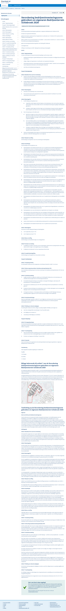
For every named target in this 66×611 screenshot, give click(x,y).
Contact (4, 604)
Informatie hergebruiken (23, 602)
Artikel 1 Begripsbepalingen (7, 23)
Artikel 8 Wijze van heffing (7, 39)
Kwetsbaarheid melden (23, 608)
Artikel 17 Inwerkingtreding (7, 62)
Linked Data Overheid (38, 604)
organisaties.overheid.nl (32, 588)
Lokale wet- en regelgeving (9, 8)
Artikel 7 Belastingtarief (6, 37)
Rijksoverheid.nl (53, 604)
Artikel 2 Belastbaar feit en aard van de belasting (9, 27)
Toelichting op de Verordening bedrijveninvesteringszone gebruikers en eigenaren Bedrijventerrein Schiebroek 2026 (9, 76)
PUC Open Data (37, 605)
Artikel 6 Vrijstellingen (6, 35)
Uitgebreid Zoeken (17, 5)
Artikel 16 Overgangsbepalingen (8, 60)
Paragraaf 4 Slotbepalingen (7, 58)
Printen (60, 12)
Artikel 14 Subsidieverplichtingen (8, 53)
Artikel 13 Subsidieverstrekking (8, 51)
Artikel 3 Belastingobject (7, 30)
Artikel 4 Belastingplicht (6, 32)
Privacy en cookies (22, 604)
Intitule (3, 21)
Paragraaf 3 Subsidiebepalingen (8, 45)
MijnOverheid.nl (53, 602)
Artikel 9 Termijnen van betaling (8, 41)
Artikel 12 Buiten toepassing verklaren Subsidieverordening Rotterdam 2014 (9, 49)
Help (4, 606)
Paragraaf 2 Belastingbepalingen (8, 25)
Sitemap (20, 606)
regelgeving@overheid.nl (33, 591)
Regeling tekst (4, 15)
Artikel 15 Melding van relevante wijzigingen (8, 56)
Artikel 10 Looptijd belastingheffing (9, 43)
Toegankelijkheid (22, 605)
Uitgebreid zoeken (18, 8)
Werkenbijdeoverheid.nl (54, 606)
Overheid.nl (4, 6)
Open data (36, 602)
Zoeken (10, 5)
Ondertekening (5, 66)
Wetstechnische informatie (6, 13)
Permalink (54, 12)
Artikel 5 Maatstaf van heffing (8, 33)
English (4, 605)
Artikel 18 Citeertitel (6, 64)
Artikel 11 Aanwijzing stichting (8, 46)
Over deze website (6, 602)
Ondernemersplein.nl (54, 605)
